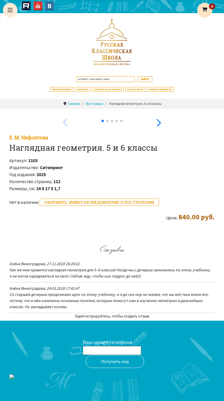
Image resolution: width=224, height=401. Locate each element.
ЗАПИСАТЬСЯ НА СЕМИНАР (108, 89)
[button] (204, 10)
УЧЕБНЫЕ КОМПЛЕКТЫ (160, 89)
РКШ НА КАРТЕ (135, 89)
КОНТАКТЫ (82, 89)
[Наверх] (213, 390)
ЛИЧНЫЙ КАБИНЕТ (61, 89)
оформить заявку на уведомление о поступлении (99, 202)
